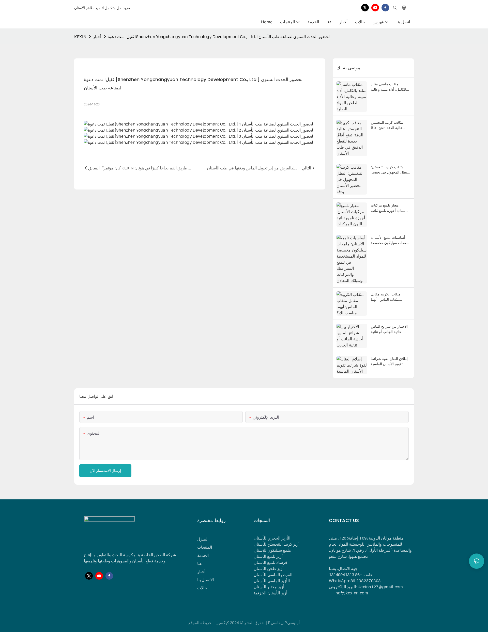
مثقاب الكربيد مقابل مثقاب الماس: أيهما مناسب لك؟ (386, 297)
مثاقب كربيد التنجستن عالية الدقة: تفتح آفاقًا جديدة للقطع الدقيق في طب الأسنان (388, 125)
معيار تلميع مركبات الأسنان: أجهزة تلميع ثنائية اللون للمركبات (389, 208)
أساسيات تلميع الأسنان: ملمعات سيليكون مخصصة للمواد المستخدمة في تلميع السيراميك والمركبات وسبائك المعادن (390, 240)
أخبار (97, 36)
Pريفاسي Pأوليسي (284, 622)
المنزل (202, 539)
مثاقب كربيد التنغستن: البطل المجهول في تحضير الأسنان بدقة (390, 170)
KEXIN (80, 36)
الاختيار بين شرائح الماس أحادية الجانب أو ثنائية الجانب (389, 329)
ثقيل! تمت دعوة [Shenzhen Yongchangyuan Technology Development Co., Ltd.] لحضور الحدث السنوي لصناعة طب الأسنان (219, 36)
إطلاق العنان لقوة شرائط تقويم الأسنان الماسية (389, 361)
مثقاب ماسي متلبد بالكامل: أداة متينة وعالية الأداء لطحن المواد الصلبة (389, 87)
